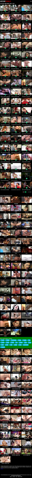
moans (2, 344)
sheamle (7, 342)
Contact (11, 476)
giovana (19, 340)
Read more (2, 468)
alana (25, 342)
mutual (7, 344)
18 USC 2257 (13, 476)
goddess (12, 342)
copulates (2, 347)
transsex (7, 340)
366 (30, 191)
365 (29, 191)
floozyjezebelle (26, 344)
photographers (14, 340)
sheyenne (2, 342)
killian (30, 342)
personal (21, 342)
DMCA (16, 476)
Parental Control (20, 476)
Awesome (5, 1)
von (16, 342)
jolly (29, 340)
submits (15, 344)
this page (14, 475)
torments (24, 340)
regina (20, 344)
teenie (11, 344)
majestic (2, 340)
